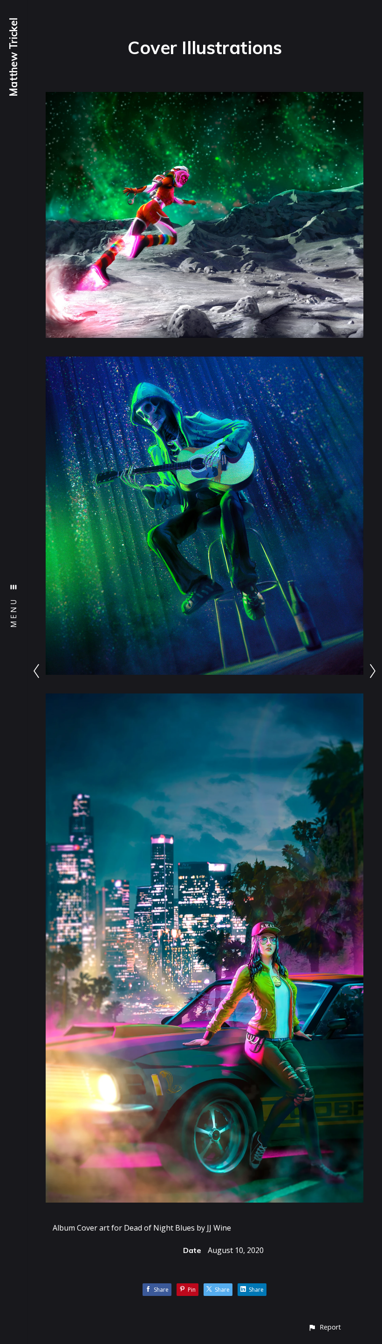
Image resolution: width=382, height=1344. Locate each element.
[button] (324, 1327)
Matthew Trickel (13, 57)
